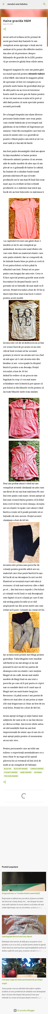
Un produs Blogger (26, 1010)
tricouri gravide (11, 776)
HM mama (38, 772)
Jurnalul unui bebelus (17, 4)
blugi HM (7, 769)
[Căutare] (44, 4)
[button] (4, 29)
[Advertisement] (24, 834)
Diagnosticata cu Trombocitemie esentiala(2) (21, 893)
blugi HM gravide (21, 769)
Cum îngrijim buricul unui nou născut (17, 937)
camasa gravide (36, 769)
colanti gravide (10, 772)
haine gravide (25, 772)
